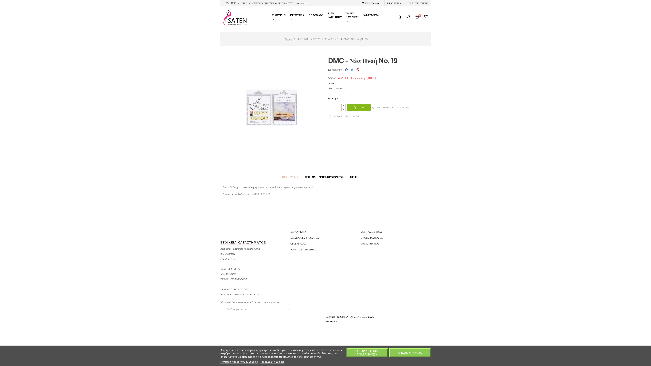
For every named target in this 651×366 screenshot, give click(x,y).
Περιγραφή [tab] (290, 177)
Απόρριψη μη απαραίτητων (367, 352)
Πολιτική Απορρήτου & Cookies (239, 361)
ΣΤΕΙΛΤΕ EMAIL (372, 3)
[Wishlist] (426, 17)
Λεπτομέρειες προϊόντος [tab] (323, 177)
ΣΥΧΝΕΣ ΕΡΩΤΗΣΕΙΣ (418, 3)
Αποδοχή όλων (410, 353)
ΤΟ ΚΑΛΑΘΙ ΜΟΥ (370, 243)
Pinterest (358, 70)
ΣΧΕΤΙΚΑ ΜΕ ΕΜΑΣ (371, 231)
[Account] (408, 17)
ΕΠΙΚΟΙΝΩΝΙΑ (394, 3)
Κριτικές (356, 177)
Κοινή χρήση (346, 70)
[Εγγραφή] (288, 309)
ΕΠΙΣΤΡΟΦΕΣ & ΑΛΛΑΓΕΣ (304, 237)
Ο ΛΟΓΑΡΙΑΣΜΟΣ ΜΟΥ (373, 237)
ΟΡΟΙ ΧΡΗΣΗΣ (298, 243)
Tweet (352, 70)
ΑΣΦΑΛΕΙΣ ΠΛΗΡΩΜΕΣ (303, 249)
